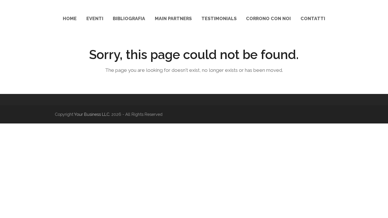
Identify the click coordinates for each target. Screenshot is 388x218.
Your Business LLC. (92, 114)
